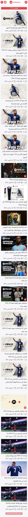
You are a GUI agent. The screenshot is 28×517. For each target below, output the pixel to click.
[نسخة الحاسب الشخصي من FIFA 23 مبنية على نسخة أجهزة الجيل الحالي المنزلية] (14, 369)
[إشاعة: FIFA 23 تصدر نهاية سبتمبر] (14, 446)
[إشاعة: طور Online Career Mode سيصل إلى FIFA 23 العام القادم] (14, 494)
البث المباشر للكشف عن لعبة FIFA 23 (15, 411)
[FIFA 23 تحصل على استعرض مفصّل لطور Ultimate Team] (14, 243)
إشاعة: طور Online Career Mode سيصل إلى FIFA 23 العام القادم (16, 504)
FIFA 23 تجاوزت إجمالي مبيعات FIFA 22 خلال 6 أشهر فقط (14, 51)
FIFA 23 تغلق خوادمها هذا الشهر (16, 27)
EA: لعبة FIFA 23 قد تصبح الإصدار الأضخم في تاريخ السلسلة (16, 102)
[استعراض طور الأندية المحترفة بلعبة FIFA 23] (14, 268)
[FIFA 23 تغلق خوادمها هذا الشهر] (14, 18)
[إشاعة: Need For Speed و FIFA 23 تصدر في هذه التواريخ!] (14, 468)
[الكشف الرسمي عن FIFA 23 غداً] (14, 424)
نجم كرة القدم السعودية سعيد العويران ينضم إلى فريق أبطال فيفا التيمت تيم (15, 228)
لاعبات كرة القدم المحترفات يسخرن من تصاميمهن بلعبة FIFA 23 (15, 76)
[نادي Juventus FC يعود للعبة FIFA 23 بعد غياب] (14, 319)
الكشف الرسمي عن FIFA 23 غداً (17, 433)
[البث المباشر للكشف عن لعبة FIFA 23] (14, 401)
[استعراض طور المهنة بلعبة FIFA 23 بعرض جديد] (14, 293)
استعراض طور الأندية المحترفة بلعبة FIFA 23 (16, 279)
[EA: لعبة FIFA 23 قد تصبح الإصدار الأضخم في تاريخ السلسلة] (14, 91)
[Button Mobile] (26, 2)
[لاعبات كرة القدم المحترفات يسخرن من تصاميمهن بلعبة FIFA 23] (14, 66)
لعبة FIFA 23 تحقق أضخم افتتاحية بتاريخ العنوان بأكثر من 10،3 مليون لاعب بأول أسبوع (14, 154)
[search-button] (2, 2)
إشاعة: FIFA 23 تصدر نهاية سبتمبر (16, 455)
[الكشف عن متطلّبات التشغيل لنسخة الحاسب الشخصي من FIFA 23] (14, 344)
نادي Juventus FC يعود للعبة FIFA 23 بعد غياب (14, 329)
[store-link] (5, 2)
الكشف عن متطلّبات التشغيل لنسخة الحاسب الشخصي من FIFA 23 (16, 355)
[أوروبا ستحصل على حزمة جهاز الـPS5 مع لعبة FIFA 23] (14, 192)
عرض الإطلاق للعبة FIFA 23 (18, 179)
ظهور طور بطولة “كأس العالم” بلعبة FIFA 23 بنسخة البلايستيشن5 (16, 127)
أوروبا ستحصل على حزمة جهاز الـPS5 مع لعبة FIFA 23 (15, 203)
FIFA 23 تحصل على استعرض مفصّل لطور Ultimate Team (16, 253)
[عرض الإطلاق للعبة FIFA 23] (14, 170)
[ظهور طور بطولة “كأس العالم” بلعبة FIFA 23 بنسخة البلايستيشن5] (14, 116)
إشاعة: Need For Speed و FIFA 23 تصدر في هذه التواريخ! (15, 479)
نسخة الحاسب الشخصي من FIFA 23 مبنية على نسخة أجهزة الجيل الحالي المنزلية (15, 382)
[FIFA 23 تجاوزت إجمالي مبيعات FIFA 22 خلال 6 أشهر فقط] (14, 40)
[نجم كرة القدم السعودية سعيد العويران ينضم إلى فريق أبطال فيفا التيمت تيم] (14, 218)
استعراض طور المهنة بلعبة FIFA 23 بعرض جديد (16, 304)
